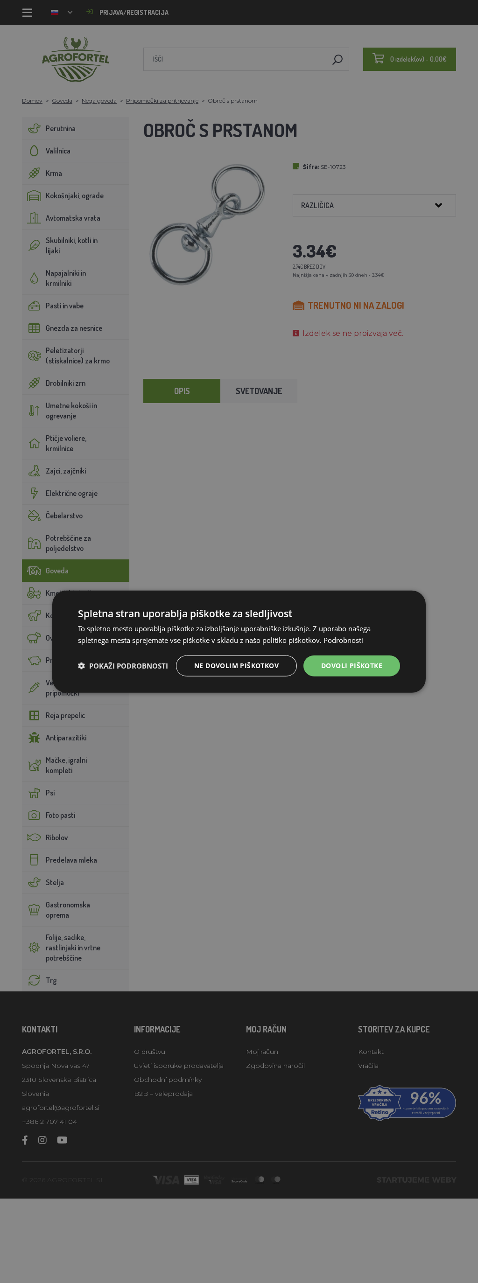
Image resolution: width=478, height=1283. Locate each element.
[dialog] (239, 642)
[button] (123, 666)
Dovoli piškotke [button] (351, 665)
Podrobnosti (343, 640)
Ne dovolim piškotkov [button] (236, 665)
